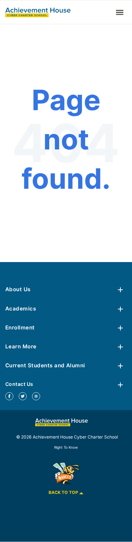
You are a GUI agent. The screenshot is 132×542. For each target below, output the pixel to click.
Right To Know (66, 447)
